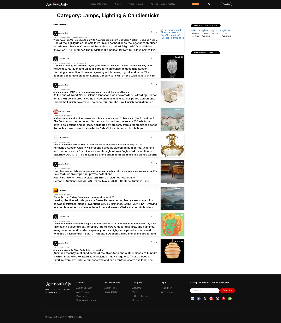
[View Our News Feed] (195, 4)
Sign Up (226, 4)
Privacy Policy (166, 288)
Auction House (111, 288)
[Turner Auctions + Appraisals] (206, 31)
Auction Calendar (98, 4)
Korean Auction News (86, 300)
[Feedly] (230, 299)
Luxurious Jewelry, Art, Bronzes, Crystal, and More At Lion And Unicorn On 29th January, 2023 (102, 66)
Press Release (135, 4)
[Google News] (192, 299)
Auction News (82, 292)
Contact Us (137, 300)
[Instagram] (211, 299)
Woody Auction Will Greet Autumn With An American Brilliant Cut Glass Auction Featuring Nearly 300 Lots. (110, 40)
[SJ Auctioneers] (226, 31)
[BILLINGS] (216, 31)
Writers (135, 292)
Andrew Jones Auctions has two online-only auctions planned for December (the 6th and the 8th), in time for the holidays (118, 118)
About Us (136, 288)
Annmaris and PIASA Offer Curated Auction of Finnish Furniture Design (91, 92)
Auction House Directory (163, 4)
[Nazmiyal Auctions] (196, 31)
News (118, 4)
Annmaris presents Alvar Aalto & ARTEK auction (78, 250)
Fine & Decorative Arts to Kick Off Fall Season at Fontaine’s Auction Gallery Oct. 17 (97, 145)
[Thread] (217, 299)
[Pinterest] (223, 299)
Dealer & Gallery (111, 292)
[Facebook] (199, 299)
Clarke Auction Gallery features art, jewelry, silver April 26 (83, 197)
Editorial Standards (140, 296)
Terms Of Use (167, 292)
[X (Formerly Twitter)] (205, 299)
